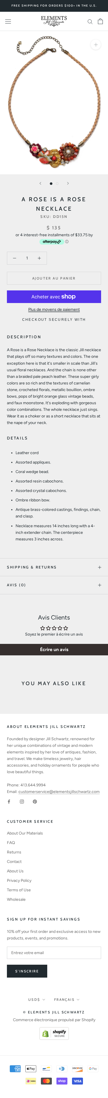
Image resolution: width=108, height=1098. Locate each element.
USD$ (34, 999)
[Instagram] (22, 801)
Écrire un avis (54, 649)
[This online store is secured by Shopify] (54, 1030)
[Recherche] (90, 21)
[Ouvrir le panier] (100, 21)
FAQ (11, 842)
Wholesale (16, 899)
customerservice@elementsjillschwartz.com (59, 791)
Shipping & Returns (32, 567)
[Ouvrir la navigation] (8, 21)
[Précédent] (40, 183)
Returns (14, 852)
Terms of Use (19, 890)
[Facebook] (9, 801)
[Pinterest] (35, 801)
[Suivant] (68, 183)
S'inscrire (27, 971)
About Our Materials (25, 833)
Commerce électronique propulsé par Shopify (54, 1019)
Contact (14, 861)
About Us (15, 871)
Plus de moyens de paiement (54, 309)
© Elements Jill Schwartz (54, 1012)
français (64, 999)
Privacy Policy (19, 880)
